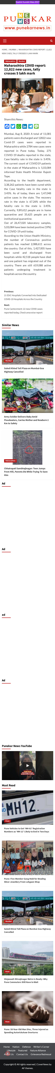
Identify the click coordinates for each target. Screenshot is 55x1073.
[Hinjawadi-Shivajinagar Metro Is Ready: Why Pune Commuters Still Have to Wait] (27, 958)
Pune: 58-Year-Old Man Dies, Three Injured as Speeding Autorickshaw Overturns (26, 1031)
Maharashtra (10, 61)
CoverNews (43, 1064)
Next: (23, 308)
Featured (22, 1050)
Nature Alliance (38, 1050)
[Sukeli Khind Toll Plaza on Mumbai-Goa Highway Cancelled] (27, 347)
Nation (16, 1046)
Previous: (25, 295)
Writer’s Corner (41, 1046)
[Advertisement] (27, 516)
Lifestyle (11, 1050)
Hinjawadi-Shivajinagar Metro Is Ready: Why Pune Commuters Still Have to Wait (26, 981)
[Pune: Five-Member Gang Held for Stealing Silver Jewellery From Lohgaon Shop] (27, 858)
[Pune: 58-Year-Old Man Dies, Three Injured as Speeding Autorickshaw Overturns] (27, 1008)
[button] (5, 40)
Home (7, 1046)
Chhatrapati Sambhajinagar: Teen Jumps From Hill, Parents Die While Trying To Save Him (26, 472)
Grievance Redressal (41, 1054)
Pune (7, 821)
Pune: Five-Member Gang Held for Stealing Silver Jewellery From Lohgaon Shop (25, 880)
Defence (26, 1046)
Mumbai (22, 61)
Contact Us (22, 1054)
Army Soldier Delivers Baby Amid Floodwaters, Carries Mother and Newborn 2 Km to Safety (26, 420)
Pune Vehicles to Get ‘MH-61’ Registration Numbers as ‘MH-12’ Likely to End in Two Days (26, 830)
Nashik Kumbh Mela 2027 (27, 2)
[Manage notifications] (7, 1053)
